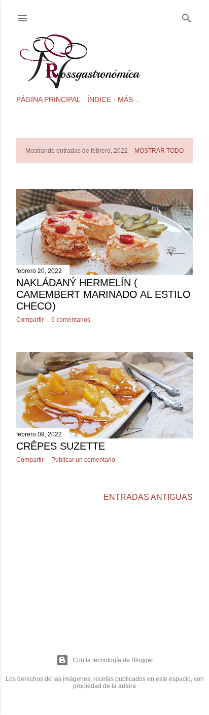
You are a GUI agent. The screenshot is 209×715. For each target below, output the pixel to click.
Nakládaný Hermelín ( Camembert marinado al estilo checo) (103, 294)
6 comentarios (70, 319)
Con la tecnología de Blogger (113, 660)
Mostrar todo (159, 150)
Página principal (48, 99)
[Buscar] (187, 16)
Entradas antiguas (148, 497)
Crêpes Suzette (60, 446)
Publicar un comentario (83, 459)
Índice (99, 99)
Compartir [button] (30, 319)
